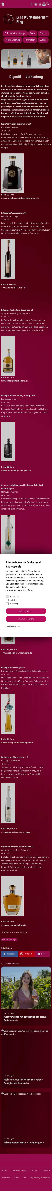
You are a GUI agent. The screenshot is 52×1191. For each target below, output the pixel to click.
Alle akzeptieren (26, 611)
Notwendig (14, 596)
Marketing (13, 603)
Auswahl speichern (26, 618)
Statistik (12, 600)
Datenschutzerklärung (23, 590)
